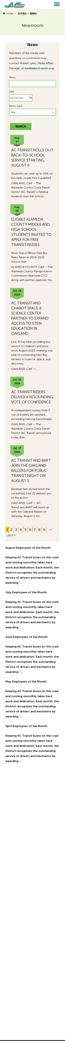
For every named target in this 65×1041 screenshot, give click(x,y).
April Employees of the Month (26, 726)
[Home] (12, 4)
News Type (15, 105)
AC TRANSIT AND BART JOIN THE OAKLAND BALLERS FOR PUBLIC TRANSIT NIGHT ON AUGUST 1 (31, 470)
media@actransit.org (39, 68)
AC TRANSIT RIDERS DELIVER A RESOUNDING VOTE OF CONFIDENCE (32, 397)
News (12, 77)
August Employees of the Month (28, 547)
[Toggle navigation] (56, 4)
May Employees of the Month (26, 681)
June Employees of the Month (26, 637)
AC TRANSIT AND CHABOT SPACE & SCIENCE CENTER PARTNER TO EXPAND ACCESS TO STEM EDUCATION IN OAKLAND (29, 318)
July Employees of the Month (26, 592)
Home (10, 13)
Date (11, 91)
